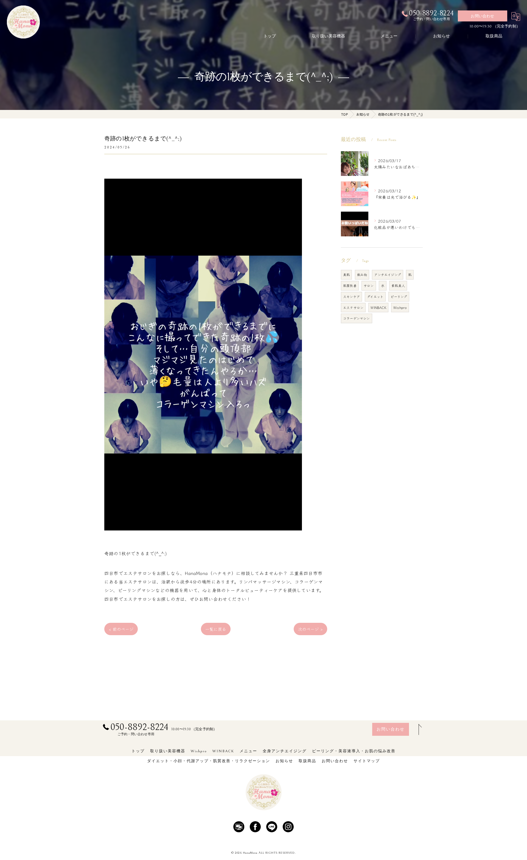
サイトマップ (367, 761)
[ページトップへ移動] (418, 729)
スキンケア (351, 296)
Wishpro (400, 307)
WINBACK (378, 307)
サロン (369, 285)
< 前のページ (121, 629)
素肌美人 (398, 285)
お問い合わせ (482, 16)
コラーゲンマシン (356, 318)
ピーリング (399, 296)
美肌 (346, 274)
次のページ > (310, 629)
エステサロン (353, 307)
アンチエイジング (387, 274)
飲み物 (362, 274)
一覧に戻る (215, 629)
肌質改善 (350, 285)
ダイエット (375, 296)
